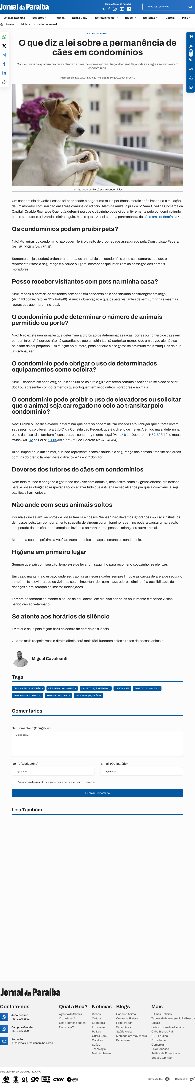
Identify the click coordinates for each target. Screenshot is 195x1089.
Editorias (149, 17)
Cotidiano (98, 1040)
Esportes (38, 17)
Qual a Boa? (79, 17)
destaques (122, 688)
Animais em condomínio (28, 688)
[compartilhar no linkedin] (4, 73)
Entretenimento (105, 17)
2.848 (158, 435)
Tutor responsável (88, 695)
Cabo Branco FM (162, 1031)
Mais (185, 17)
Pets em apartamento (27, 695)
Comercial (157, 1044)
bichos (25, 24)
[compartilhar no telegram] (4, 55)
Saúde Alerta (124, 1031)
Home (10, 24)
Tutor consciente (58, 695)
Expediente (158, 1040)
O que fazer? (67, 1018)
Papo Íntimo (123, 1040)
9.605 (52, 440)
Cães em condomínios (62, 688)
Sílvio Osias (123, 1027)
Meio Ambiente (101, 1053)
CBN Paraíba (159, 1036)
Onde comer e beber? (73, 1022)
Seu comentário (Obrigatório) (32, 728)
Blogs (129, 17)
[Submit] (190, 7)
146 (123, 435)
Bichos (96, 1014)
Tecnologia (99, 1049)
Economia (98, 1022)
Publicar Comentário (97, 793)
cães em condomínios (160, 217)
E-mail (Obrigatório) (114, 763)
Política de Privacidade (165, 1053)
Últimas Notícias (14, 17)
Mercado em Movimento (131, 1036)
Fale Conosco (160, 1049)
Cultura (96, 1018)
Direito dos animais (147, 688)
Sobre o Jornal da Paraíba (167, 1027)
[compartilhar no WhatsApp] (4, 37)
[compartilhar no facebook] (4, 64)
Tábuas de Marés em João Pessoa (173, 1018)
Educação (98, 1027)
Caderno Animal (126, 1014)
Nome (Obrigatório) (25, 763)
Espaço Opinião (161, 1057)
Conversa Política (127, 1018)
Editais (170, 17)
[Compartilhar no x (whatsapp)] (4, 46)
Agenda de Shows (70, 1014)
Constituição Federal (96, 688)
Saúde (96, 1044)
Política (60, 17)
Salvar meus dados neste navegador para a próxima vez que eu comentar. (56, 782)
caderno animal (47, 24)
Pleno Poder (124, 1022)
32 (31, 440)
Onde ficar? (66, 1027)
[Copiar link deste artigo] (4, 82)
